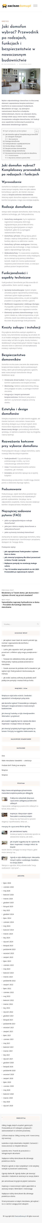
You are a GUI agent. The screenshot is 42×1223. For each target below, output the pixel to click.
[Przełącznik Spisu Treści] (35, 131)
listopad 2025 (8, 906)
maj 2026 (6, 891)
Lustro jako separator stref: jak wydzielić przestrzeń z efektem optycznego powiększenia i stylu (19, 652)
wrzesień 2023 (8, 953)
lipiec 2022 (7, 988)
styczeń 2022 (8, 1012)
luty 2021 (6, 1055)
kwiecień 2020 (8, 1094)
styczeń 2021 (8, 1059)
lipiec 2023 (7, 961)
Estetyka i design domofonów (15, 151)
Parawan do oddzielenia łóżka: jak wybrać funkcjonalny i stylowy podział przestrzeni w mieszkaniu (18, 661)
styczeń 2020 (8, 1106)
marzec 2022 (8, 1004)
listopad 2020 (8, 1066)
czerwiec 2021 (8, 1039)
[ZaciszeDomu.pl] (16, 6)
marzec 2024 (8, 934)
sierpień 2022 (8, 985)
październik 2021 (9, 1024)
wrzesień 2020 (8, 1074)
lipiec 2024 (7, 918)
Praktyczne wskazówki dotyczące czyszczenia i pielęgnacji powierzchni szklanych (23, 800)
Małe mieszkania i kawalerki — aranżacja (16, 760)
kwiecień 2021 (8, 1047)
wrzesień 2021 (8, 1027)
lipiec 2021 (7, 1035)
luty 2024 (6, 938)
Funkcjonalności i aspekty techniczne (17, 144)
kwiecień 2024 (8, 930)
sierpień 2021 (8, 1031)
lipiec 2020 (7, 1082)
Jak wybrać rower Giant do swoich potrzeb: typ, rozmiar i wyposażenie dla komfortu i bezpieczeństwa (19, 643)
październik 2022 (9, 981)
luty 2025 (6, 910)
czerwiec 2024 (8, 922)
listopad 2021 (8, 1020)
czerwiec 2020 (8, 1086)
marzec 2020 (8, 1098)
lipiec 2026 (7, 883)
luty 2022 (6, 1008)
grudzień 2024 (8, 914)
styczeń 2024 (8, 942)
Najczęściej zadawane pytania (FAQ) (19, 158)
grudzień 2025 (8, 902)
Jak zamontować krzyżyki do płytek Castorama (19, 1181)
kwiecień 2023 (8, 973)
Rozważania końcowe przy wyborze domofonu (21, 153)
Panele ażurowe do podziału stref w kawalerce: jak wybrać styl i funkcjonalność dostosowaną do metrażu (21, 671)
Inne (3, 756)
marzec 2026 (8, 899)
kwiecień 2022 (8, 1000)
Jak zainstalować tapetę (18, 831)
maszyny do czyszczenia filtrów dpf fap (16, 826)
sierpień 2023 (8, 957)
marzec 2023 (8, 977)
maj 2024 (6, 926)
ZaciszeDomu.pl (20, 1216)
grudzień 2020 (8, 1063)
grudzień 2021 (8, 1016)
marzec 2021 (8, 1051)
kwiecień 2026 (8, 895)
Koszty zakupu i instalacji (13, 146)
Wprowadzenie (13, 139)
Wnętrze (5, 21)
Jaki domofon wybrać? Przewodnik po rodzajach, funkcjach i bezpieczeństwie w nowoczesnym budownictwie (19, 706)
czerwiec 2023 (8, 965)
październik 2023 (9, 949)
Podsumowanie (13, 155)
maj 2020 (6, 1090)
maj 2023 (6, 969)
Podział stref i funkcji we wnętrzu (14, 765)
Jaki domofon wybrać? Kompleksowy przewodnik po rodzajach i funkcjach (21, 135)
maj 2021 (6, 1043)
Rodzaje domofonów (12, 141)
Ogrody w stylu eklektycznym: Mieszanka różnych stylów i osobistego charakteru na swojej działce (25, 860)
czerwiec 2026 (8, 887)
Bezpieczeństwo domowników (15, 148)
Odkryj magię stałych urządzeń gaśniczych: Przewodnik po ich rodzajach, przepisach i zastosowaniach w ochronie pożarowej (17, 1128)
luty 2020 (6, 1102)
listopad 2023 (8, 945)
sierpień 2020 (8, 1078)
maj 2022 (6, 996)
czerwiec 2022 (8, 992)
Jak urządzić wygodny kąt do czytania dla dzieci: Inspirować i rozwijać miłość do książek (25, 844)
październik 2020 (9, 1070)
